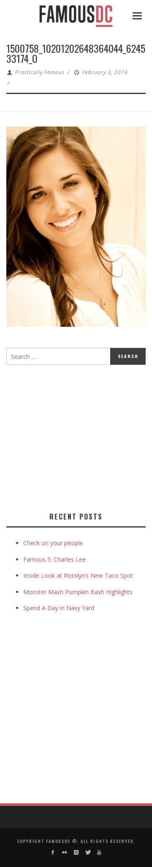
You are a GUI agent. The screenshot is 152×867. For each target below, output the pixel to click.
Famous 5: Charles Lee (54, 559)
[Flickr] (64, 852)
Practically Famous (40, 72)
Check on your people (53, 543)
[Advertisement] (77, 436)
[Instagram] (75, 852)
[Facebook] (53, 852)
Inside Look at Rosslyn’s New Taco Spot (78, 575)
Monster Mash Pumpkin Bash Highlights (78, 592)
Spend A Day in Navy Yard (58, 608)
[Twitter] (87, 852)
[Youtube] (99, 852)
